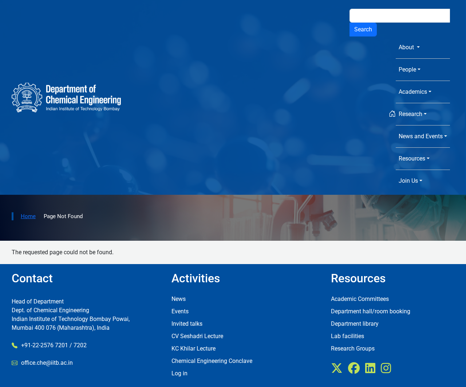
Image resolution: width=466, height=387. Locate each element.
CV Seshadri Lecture (197, 336)
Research (410, 114)
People (407, 69)
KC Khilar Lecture (193, 348)
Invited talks (186, 323)
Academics (413, 91)
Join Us (408, 180)
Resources (412, 158)
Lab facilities (347, 336)
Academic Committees (360, 298)
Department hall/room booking (370, 311)
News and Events (421, 136)
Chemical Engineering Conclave (211, 360)
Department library (355, 323)
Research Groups (353, 348)
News (178, 298)
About (407, 47)
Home (28, 216)
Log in (179, 373)
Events (180, 311)
